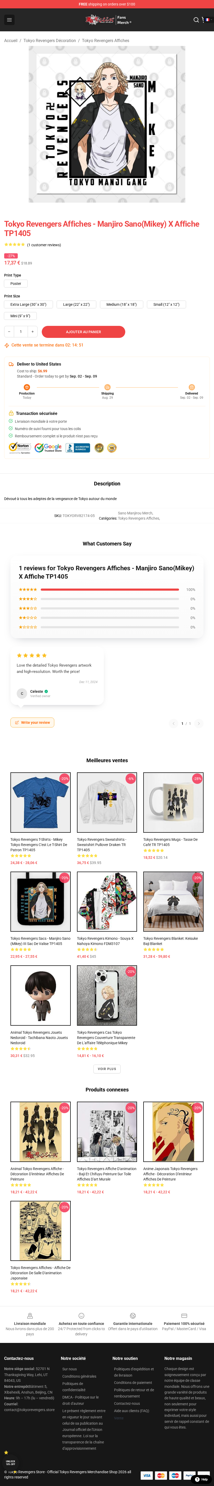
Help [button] (204, 1479)
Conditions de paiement (133, 1383)
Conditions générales (79, 1376)
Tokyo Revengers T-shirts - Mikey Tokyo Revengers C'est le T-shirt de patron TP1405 (38, 844)
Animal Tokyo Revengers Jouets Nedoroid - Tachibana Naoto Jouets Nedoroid (39, 1037)
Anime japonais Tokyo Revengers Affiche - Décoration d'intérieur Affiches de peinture (170, 1174)
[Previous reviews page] (173, 723)
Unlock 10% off (10, 1463)
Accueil (10, 40)
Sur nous (69, 1369)
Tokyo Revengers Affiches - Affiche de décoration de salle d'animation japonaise (40, 1273)
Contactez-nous (127, 1403)
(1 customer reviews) (44, 245)
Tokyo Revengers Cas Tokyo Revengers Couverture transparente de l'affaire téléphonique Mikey (106, 1037)
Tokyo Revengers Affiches (105, 40)
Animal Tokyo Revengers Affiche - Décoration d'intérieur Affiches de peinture (37, 1174)
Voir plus (107, 1069)
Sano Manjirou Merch (135, 513)
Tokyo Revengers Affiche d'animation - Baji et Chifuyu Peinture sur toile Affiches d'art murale (106, 1174)
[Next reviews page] (199, 723)
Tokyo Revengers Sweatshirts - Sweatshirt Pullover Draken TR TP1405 (101, 844)
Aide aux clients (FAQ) (131, 1411)
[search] (196, 20)
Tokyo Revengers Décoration (49, 40)
